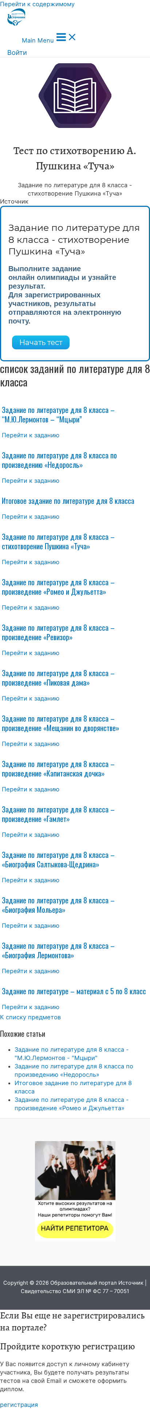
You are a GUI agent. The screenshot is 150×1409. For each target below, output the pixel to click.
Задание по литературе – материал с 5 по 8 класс (74, 991)
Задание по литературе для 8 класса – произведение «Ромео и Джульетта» (58, 587)
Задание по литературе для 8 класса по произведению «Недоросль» (59, 460)
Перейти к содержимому (37, 4)
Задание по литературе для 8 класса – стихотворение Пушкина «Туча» (58, 541)
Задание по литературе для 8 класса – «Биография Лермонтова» (58, 950)
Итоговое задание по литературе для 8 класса (68, 500)
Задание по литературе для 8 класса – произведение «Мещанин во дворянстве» (60, 723)
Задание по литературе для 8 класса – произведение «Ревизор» (58, 632)
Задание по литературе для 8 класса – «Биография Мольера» (58, 905)
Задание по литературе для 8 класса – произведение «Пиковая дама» (58, 677)
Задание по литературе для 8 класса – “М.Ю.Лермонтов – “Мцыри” (58, 414)
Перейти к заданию (30, 435)
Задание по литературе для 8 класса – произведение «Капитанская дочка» (58, 768)
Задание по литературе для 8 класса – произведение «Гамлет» (58, 814)
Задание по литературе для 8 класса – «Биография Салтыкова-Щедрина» (58, 859)
